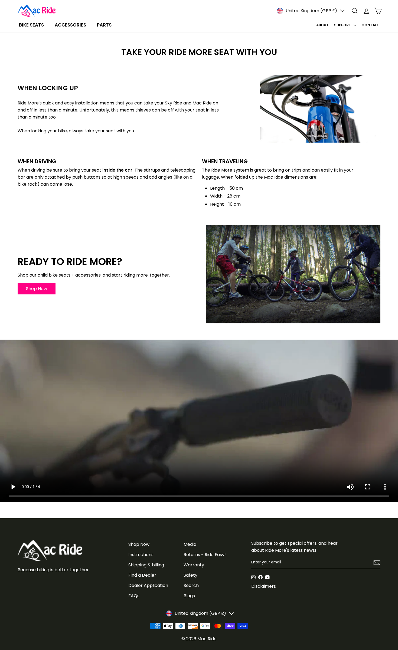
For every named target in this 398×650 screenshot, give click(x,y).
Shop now (36, 288)
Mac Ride (207, 639)
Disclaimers (263, 586)
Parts (104, 25)
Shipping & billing (146, 565)
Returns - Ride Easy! (205, 554)
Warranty (194, 565)
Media (190, 544)
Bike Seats (31, 25)
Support (343, 25)
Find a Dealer (142, 575)
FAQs (133, 596)
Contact (370, 25)
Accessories (70, 25)
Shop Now (138, 544)
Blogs (189, 596)
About (322, 25)
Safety (190, 575)
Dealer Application (148, 585)
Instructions (141, 554)
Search (191, 585)
